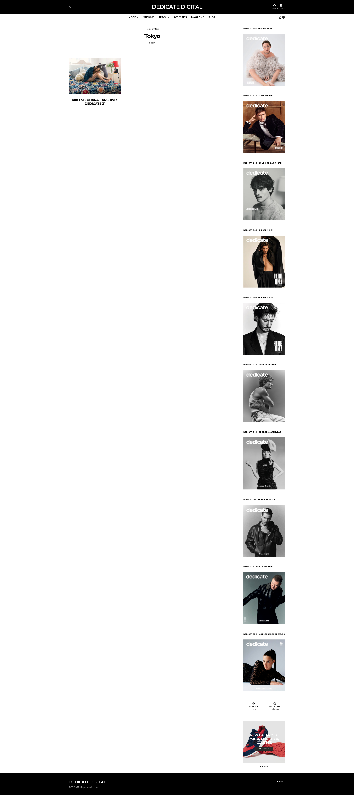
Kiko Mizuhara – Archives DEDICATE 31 (95, 102)
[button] (260, 766)
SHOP (211, 17)
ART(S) (162, 17)
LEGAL (281, 781)
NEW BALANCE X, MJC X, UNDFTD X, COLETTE (264, 739)
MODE (132, 17)
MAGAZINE (197, 17)
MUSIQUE (148, 17)
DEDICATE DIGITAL (177, 7)
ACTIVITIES (180, 17)
